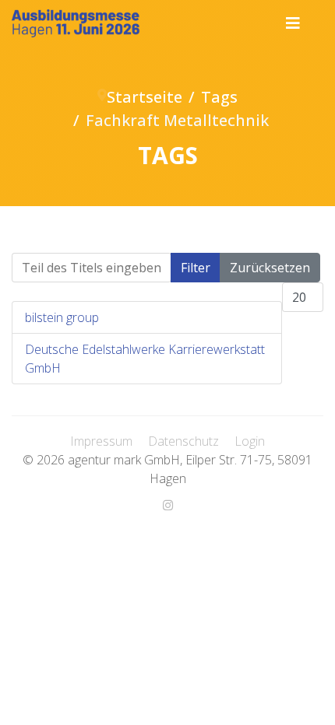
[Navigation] (293, 23)
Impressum (101, 441)
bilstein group (62, 317)
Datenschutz (183, 441)
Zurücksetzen (270, 267)
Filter (195, 267)
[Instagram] (168, 505)
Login (250, 441)
